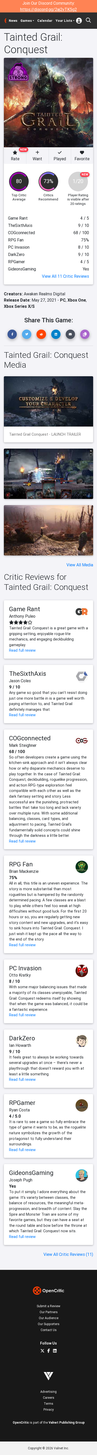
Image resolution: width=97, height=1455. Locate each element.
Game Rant (24, 609)
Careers (48, 1398)
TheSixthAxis (27, 673)
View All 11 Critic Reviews (65, 276)
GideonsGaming (31, 1172)
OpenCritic (21, 1422)
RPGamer (22, 1102)
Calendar (45, 20)
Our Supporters (48, 1324)
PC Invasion (25, 968)
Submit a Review (48, 1306)
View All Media (79, 564)
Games (26, 20)
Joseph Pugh (20, 1179)
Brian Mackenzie (24, 871)
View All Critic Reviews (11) (68, 1254)
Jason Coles (20, 680)
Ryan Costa (19, 1109)
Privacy (48, 1409)
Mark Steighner (22, 745)
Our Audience (48, 1318)
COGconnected (30, 738)
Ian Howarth (20, 1045)
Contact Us (49, 1330)
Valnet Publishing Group (67, 1422)
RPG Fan (21, 864)
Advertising (48, 1392)
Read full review (22, 650)
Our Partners (49, 1312)
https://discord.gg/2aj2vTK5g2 (48, 9)
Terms (48, 1403)
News (13, 20)
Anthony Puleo (22, 616)
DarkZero (22, 1038)
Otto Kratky (20, 975)
